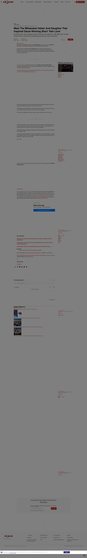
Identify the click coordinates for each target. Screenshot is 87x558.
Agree (67, 552)
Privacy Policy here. (13, 553)
